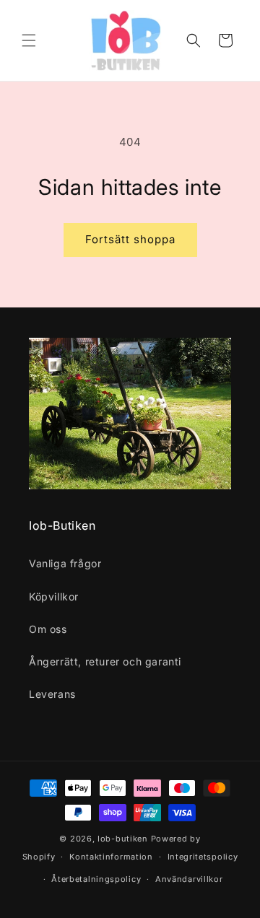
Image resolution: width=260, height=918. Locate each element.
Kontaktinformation (111, 857)
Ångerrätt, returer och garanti (105, 661)
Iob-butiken (123, 839)
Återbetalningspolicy (96, 879)
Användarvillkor (189, 879)
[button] (29, 40)
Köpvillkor (54, 596)
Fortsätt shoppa (130, 239)
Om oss (48, 629)
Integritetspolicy (203, 857)
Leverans (52, 694)
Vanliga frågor (65, 563)
